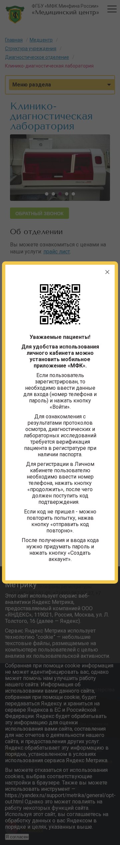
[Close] (107, 272)
